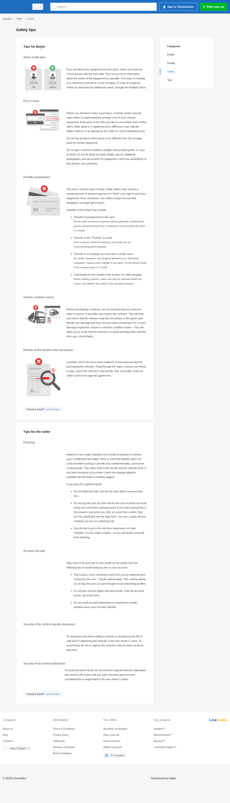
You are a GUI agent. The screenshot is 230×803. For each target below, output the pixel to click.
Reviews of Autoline (64, 747)
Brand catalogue (62, 753)
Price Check (31, 101)
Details (171, 63)
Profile (170, 54)
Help (5, 734)
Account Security (34, 550)
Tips (169, 79)
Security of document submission (44, 663)
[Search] (54, 6)
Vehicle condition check (38, 297)
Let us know (52, 409)
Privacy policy (60, 734)
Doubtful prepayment (36, 177)
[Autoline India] (15, 7)
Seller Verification (34, 57)
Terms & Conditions (64, 728)
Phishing (29, 442)
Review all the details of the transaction (48, 349)
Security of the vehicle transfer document (49, 624)
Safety (171, 71)
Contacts (8, 741)
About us (8, 728)
